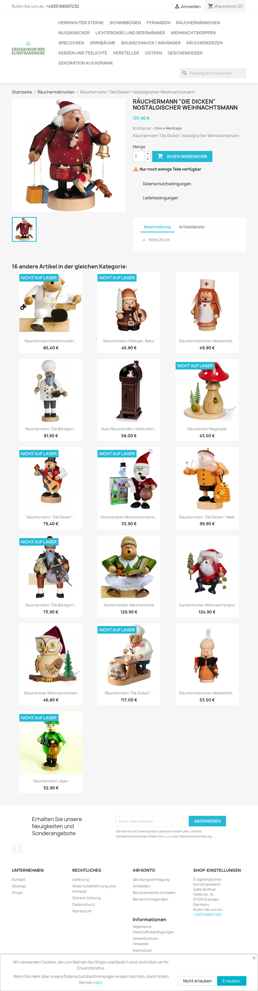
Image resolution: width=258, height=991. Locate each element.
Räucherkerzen (204, 43)
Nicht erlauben (197, 981)
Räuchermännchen (198, 22)
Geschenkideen (185, 53)
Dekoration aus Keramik (85, 63)
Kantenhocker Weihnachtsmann (207, 605)
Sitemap (19, 886)
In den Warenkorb (182, 156)
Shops (17, 892)
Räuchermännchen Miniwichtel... (207, 340)
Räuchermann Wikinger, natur (129, 340)
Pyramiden (158, 22)
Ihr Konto (144, 870)
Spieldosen (71, 43)
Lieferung (80, 879)
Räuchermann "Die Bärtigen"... (51, 428)
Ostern (153, 53)
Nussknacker (74, 33)
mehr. (98, 982)
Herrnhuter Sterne (81, 22)
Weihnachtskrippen (193, 33)
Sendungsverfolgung (151, 879)
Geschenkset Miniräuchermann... (129, 517)
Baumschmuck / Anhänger (151, 43)
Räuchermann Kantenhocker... (51, 340)
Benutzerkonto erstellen (154, 892)
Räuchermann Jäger (51, 781)
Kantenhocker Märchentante (129, 605)
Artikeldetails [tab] (191, 227)
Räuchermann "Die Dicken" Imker (207, 517)
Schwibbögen (125, 22)
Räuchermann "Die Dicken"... (51, 517)
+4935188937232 (62, 6)
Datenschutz (83, 904)
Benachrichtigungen (150, 899)
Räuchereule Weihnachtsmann (51, 693)
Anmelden (141, 886)
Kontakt (18, 879)
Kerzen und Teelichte (82, 53)
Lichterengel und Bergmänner (130, 33)
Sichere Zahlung (86, 897)
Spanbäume (102, 43)
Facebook (17, 849)
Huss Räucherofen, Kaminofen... (129, 428)
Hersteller (126, 53)
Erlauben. (231, 981)
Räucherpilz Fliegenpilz (207, 428)
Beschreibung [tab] (157, 227)
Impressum (81, 911)
